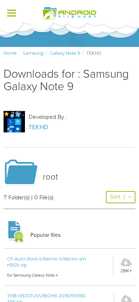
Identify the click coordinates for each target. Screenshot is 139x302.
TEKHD (38, 127)
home (10, 53)
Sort (117, 197)
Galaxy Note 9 (65, 53)
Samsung (33, 53)
